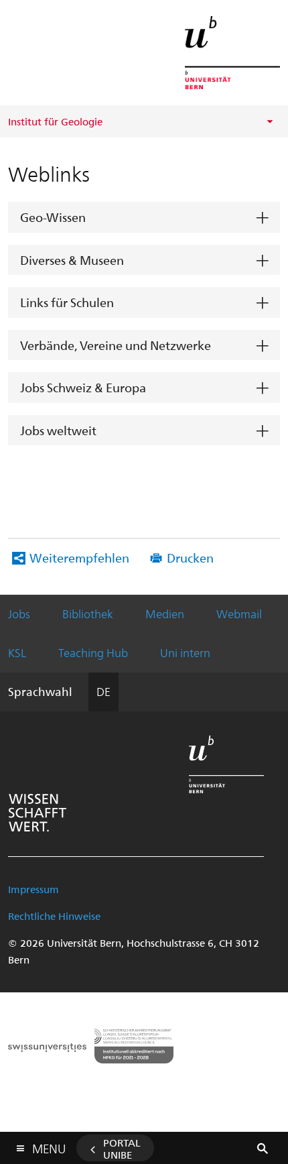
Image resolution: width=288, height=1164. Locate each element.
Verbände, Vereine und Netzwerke (115, 345)
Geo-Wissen (53, 217)
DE (103, 691)
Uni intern (185, 652)
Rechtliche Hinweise (54, 916)
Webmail (239, 613)
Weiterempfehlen (79, 557)
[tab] (144, 217)
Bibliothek (87, 613)
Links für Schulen (67, 302)
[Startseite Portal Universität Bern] (232, 52)
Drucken (190, 557)
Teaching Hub (93, 652)
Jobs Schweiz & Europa (83, 387)
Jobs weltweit (58, 430)
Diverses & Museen (72, 259)
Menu (49, 1146)
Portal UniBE (122, 1148)
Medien (164, 613)
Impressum (33, 889)
